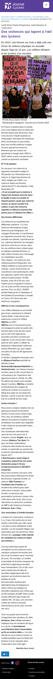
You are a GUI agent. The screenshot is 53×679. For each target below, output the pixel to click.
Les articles (24, 19)
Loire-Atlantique (37, 17)
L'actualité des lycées (23, 17)
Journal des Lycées (7, 17)
